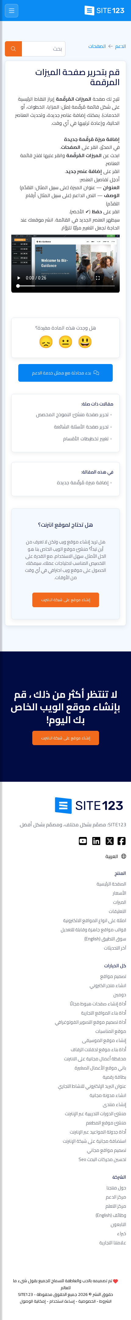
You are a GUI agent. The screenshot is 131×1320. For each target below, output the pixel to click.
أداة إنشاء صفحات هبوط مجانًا (98, 1003)
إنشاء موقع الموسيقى (104, 1040)
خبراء (121, 1233)
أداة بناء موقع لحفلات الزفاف (98, 1049)
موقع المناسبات (110, 1031)
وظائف (111, 1215)
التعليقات (117, 911)
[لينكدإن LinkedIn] (96, 841)
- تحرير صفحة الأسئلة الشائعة (83, 426)
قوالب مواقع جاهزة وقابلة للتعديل (93, 929)
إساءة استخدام (62, 1301)
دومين (119, 994)
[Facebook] (121, 841)
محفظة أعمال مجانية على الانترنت (95, 1058)
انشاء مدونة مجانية (108, 1095)
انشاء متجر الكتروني (108, 985)
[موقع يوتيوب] (83, 841)
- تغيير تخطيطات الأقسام (88, 438)
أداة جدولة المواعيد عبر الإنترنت (98, 1131)
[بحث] (13, 48)
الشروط (105, 1301)
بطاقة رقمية (114, 1077)
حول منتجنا (116, 1187)
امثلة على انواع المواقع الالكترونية (94, 920)
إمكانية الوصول (33, 1301)
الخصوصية (87, 1301)
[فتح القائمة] (11, 10)
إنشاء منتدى (114, 1104)
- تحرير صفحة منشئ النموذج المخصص (74, 414)
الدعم (120, 46)
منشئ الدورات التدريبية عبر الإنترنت (95, 1113)
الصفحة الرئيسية (111, 883)
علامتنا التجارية (112, 1242)
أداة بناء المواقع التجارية (103, 1012)
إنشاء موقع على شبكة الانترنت (65, 599)
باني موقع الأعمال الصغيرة (100, 1067)
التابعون (118, 1224)
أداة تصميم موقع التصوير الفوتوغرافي (90, 1022)
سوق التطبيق (105, 938)
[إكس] (110, 841)
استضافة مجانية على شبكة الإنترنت (94, 1141)
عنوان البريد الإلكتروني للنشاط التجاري (92, 1086)
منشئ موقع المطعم (106, 1122)
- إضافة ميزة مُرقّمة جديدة (85, 482)
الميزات (119, 902)
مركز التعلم (115, 1206)
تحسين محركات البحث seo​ (102, 1159)
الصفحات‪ (97, 46)
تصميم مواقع (113, 976)
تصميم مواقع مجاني (106, 1150)
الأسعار (119, 893)
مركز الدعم (116, 1196)
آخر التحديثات (115, 947)
